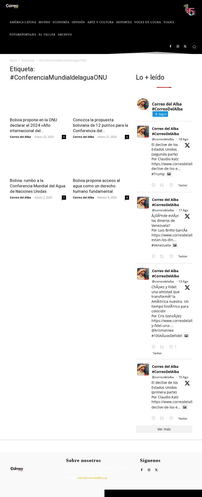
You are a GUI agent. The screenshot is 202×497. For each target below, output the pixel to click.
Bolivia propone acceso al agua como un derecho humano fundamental (96, 186)
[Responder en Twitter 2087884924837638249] (154, 347)
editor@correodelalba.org (92, 477)
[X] (185, 46)
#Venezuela (161, 245)
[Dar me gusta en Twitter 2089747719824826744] (172, 185)
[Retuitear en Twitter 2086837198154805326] (163, 418)
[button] (194, 47)
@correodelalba (163, 139)
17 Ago (183, 210)
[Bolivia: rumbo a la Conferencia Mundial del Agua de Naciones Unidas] (38, 161)
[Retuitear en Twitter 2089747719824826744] (163, 185)
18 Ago (183, 139)
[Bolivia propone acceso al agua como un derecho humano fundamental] (101, 161)
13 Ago (183, 281)
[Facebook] (170, 46)
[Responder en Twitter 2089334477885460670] (154, 256)
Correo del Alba (20, 137)
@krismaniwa (163, 330)
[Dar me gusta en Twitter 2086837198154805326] (172, 418)
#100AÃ (158, 335)
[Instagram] (177, 46)
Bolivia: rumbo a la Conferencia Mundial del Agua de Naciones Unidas (37, 186)
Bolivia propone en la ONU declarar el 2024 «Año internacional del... (33, 125)
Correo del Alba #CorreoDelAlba (165, 131)
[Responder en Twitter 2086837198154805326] (154, 418)
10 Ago (183, 377)
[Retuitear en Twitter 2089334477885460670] (163, 256)
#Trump (158, 174)
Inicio (13, 60)
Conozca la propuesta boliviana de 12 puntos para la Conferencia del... (100, 125)
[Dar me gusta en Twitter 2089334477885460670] (172, 256)
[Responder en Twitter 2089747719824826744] (154, 185)
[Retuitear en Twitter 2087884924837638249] (163, 347)
